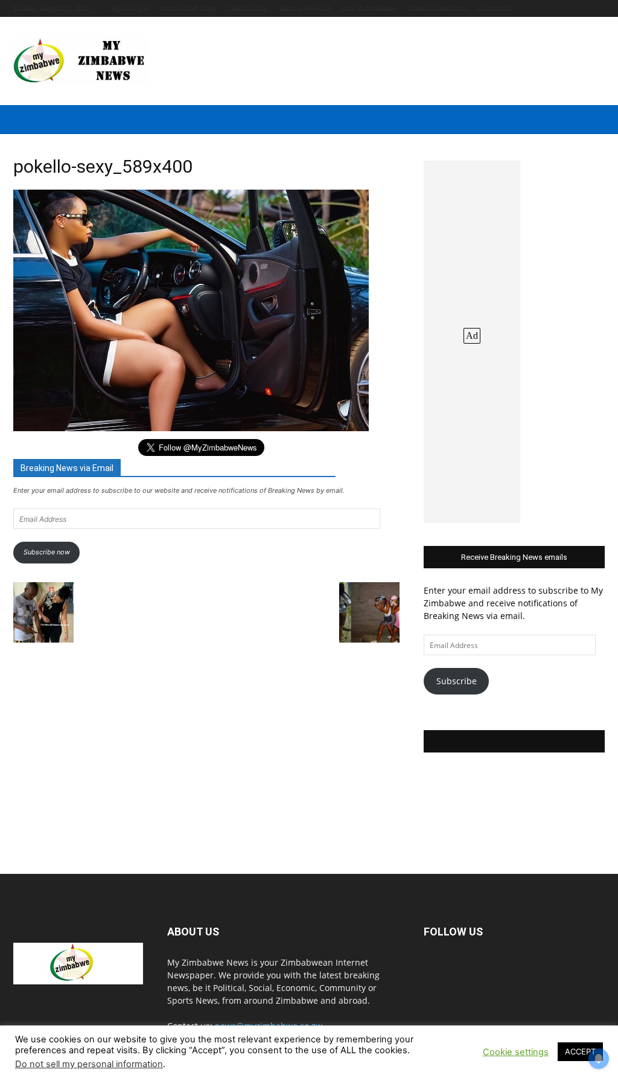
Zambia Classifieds (437, 8)
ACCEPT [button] (580, 1051)
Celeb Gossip (248, 8)
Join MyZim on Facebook (514, 741)
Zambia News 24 (304, 8)
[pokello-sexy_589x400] (191, 428)
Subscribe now (47, 552)
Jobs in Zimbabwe (369, 8)
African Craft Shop (187, 8)
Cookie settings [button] (516, 1052)
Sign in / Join (130, 8)
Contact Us (494, 8)
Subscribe (456, 681)
